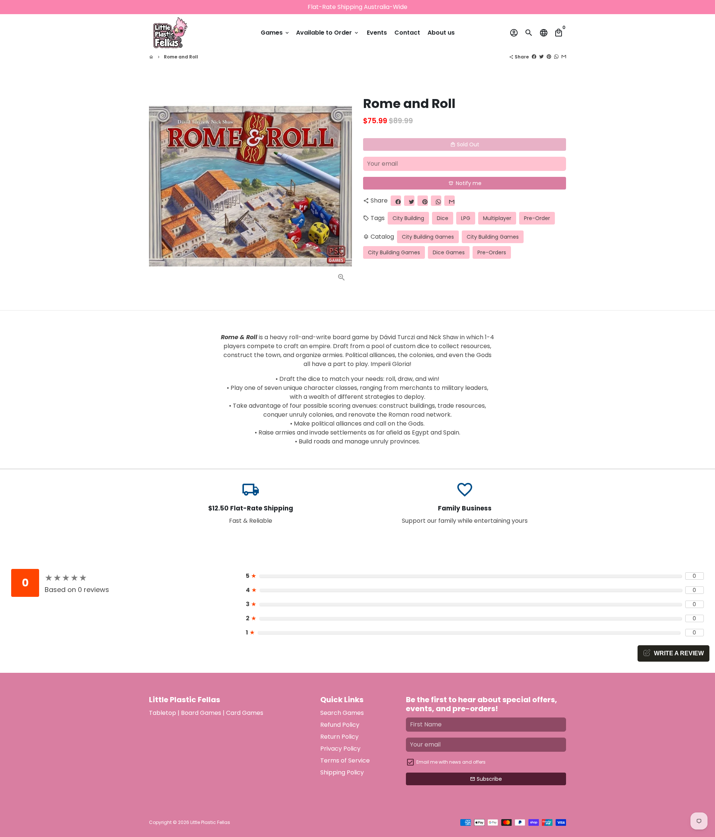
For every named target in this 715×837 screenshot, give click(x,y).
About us (441, 32)
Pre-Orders (491, 252)
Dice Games (449, 252)
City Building (408, 218)
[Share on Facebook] (534, 57)
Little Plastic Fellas (210, 822)
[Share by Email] (564, 57)
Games (275, 32)
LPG (465, 218)
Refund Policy (339, 724)
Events (377, 32)
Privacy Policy (340, 748)
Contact (407, 32)
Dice (442, 218)
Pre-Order (537, 218)
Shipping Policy (342, 772)
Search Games (342, 713)
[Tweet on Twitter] (541, 57)
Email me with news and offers (451, 762)
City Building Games (428, 237)
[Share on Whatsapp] (556, 57)
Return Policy (339, 736)
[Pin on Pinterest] (549, 57)
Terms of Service (345, 760)
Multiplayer (497, 218)
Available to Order (327, 32)
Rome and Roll (181, 57)
